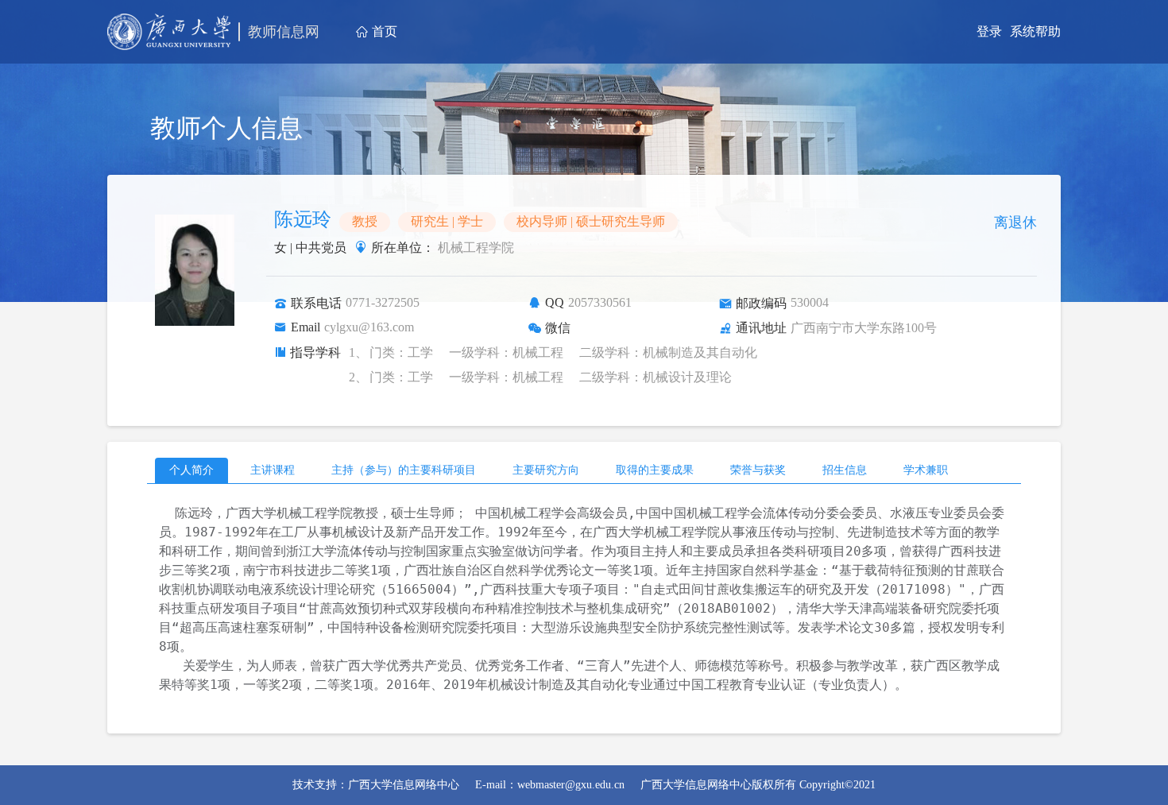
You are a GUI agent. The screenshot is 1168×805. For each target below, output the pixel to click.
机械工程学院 (474, 247)
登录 (989, 31)
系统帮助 (1035, 31)
